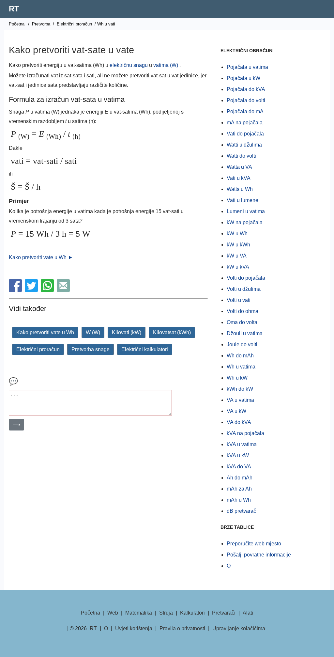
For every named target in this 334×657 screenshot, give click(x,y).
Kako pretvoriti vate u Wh (45, 332)
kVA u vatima (242, 444)
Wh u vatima (241, 366)
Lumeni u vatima (246, 211)
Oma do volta (242, 322)
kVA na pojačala (245, 433)
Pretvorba (41, 24)
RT (14, 8)
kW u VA (237, 255)
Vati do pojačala (245, 133)
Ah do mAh (239, 477)
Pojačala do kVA (246, 89)
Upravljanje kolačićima (238, 628)
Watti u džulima (244, 145)
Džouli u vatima (245, 333)
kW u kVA (238, 267)
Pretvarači (223, 613)
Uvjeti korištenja (133, 628)
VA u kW (236, 411)
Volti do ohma (242, 311)
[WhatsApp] (48, 290)
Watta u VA (239, 167)
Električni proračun (74, 24)
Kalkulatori (192, 613)
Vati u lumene (242, 200)
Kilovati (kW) (126, 332)
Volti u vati (238, 300)
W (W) (93, 332)
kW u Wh (237, 233)
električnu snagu (129, 65)
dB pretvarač (241, 511)
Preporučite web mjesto (254, 543)
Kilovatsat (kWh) (172, 332)
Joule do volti (242, 344)
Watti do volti (241, 156)
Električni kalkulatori (144, 349)
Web (112, 613)
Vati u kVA (238, 178)
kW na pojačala (245, 222)
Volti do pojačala (246, 278)
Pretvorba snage (90, 349)
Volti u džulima (244, 289)
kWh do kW (240, 389)
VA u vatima (240, 400)
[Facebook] (16, 290)
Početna (16, 24)
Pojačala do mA (245, 111)
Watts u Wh (240, 189)
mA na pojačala (245, 122)
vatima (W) (165, 65)
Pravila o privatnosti (182, 628)
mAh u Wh (239, 500)
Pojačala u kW (243, 78)
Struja (166, 613)
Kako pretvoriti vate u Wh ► (41, 257)
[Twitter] (32, 290)
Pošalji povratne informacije (259, 554)
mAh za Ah (239, 489)
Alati (248, 613)
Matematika (138, 613)
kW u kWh (238, 244)
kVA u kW (238, 455)
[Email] (64, 290)
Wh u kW (237, 378)
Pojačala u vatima (247, 67)
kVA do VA (239, 466)
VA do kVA (239, 422)
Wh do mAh (240, 355)
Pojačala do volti (246, 100)
